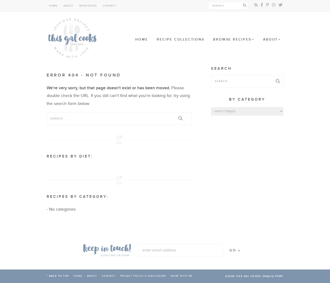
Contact (110, 5)
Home (53, 5)
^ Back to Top (58, 276)
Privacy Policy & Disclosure (143, 276)
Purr (279, 276)
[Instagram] (273, 5)
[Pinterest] (267, 5)
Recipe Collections (180, 39)
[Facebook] (262, 5)
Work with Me (182, 276)
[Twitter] (280, 5)
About (69, 5)
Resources (88, 5)
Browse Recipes (232, 39)
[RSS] (256, 5)
